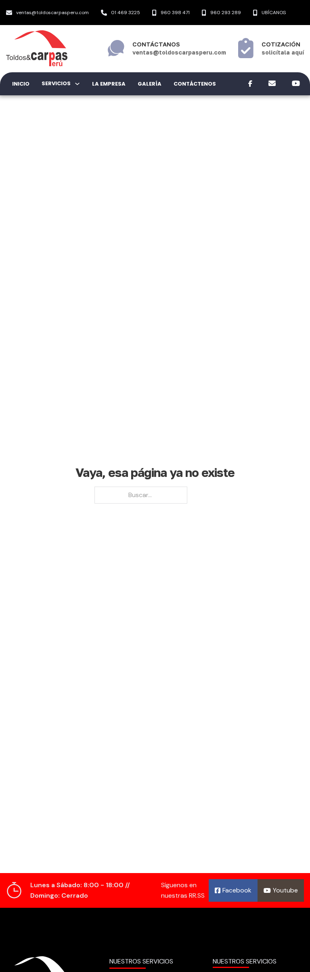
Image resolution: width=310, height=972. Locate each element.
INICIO (20, 84)
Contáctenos (195, 84)
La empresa (109, 84)
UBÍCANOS (274, 12)
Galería (149, 84)
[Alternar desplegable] (77, 83)
